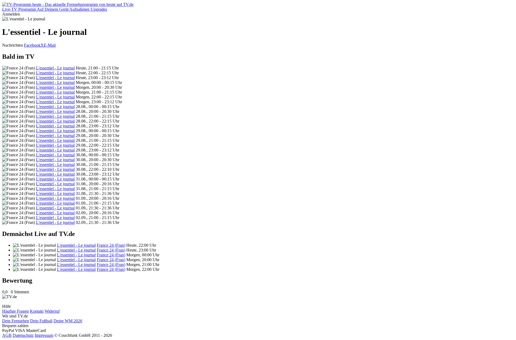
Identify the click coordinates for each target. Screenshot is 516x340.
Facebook (32, 45)
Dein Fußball (41, 321)
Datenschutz (23, 335)
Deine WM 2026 (67, 321)
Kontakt (37, 311)
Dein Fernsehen (15, 321)
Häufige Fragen (15, 311)
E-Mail (50, 45)
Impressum (44, 335)
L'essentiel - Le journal (55, 68)
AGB (7, 335)
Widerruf (52, 311)
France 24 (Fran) (111, 245)
